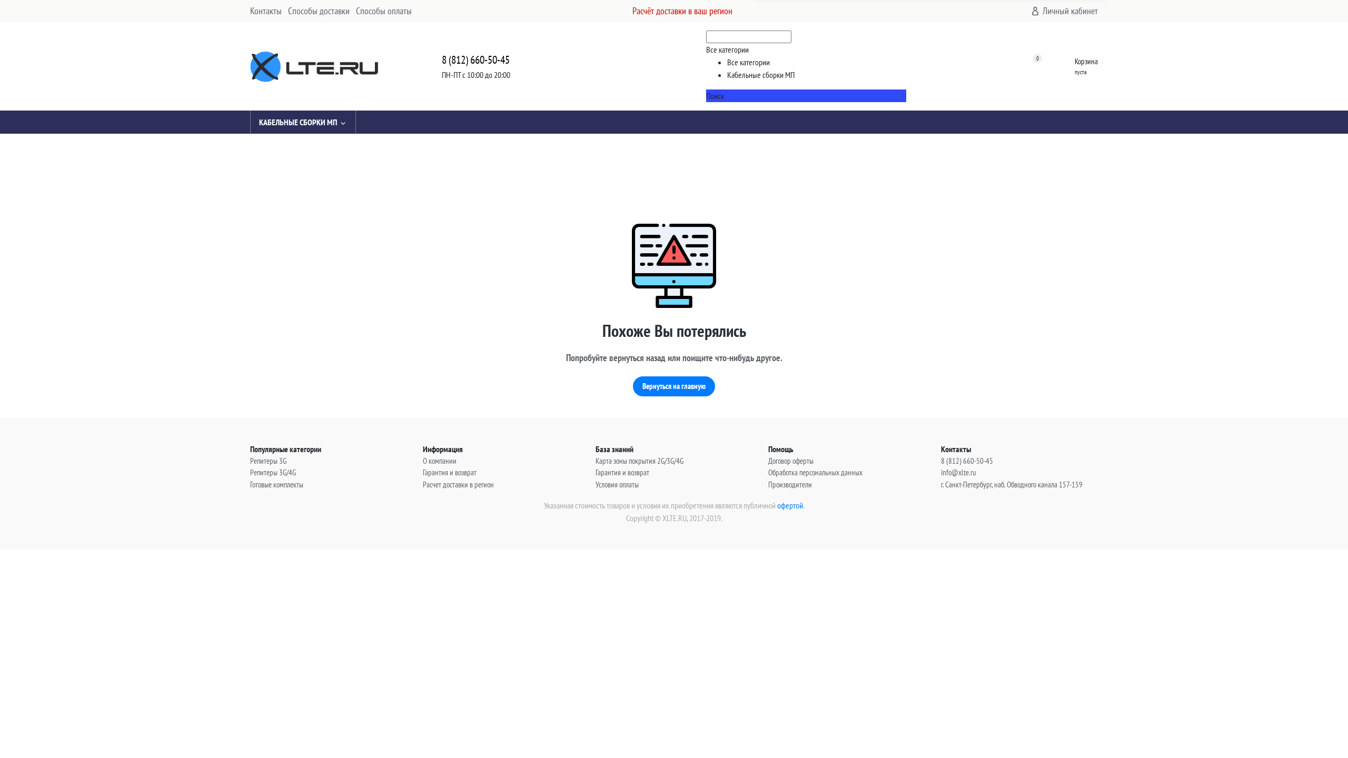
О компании (440, 461)
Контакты (266, 11)
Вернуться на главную (674, 386)
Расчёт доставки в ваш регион (682, 11)
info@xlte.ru (958, 472)
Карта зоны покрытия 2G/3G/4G (639, 461)
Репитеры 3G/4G (273, 472)
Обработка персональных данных (815, 472)
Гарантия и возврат (450, 472)
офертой (790, 505)
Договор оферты (791, 461)
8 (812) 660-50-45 (476, 60)
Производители (790, 485)
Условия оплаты (617, 485)
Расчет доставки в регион (458, 485)
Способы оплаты (384, 11)
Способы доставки (319, 11)
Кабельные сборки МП (298, 122)
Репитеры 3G (268, 461)
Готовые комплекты (276, 485)
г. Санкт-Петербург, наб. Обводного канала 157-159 (1012, 485)
